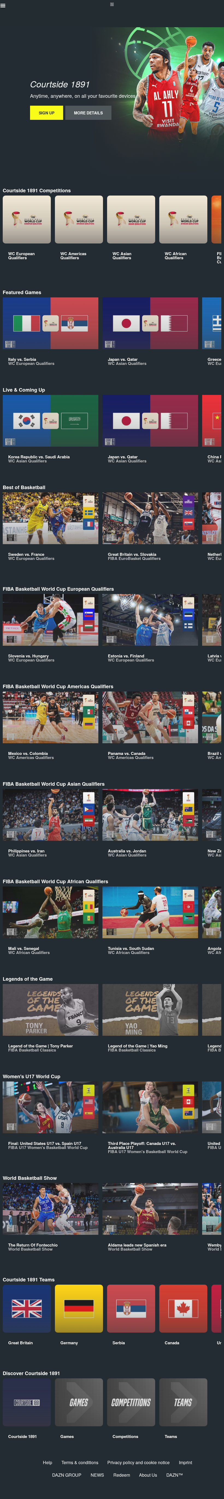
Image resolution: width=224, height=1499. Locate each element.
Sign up (46, 112)
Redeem (121, 1475)
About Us (148, 1475)
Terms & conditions (79, 1462)
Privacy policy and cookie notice (138, 1462)
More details (88, 112)
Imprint (185, 1462)
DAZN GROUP (66, 1475)
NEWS (97, 1475)
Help (47, 1462)
